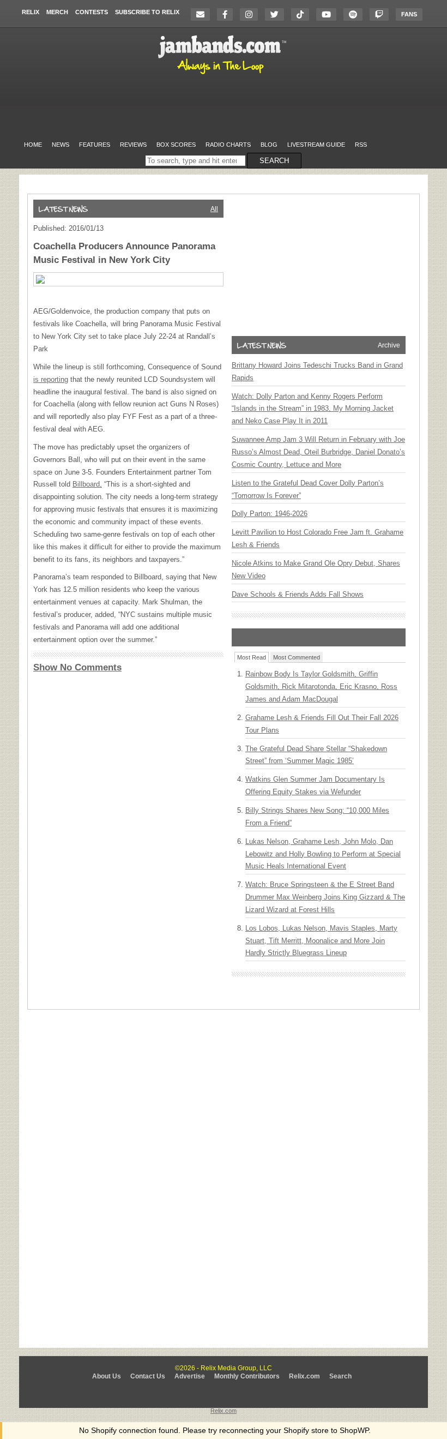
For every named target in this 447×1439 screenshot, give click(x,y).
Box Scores (176, 144)
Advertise (189, 1376)
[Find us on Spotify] (356, 14)
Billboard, (87, 484)
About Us (106, 1376)
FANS (409, 14)
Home (33, 144)
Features (94, 144)
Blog (269, 144)
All (214, 209)
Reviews (133, 144)
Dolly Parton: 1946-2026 (269, 513)
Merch (57, 12)
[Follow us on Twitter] (277, 14)
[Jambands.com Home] (224, 74)
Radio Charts (228, 144)
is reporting (50, 379)
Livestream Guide (316, 144)
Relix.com (304, 1376)
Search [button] (274, 161)
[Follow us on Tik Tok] (303, 14)
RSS (361, 144)
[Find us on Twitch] (382, 14)
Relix (30, 12)
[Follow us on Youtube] (329, 14)
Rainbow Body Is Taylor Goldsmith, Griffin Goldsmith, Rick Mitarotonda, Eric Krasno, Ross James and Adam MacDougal (321, 686)
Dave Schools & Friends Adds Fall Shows (298, 594)
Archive (389, 345)
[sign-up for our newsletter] (203, 14)
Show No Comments (77, 667)
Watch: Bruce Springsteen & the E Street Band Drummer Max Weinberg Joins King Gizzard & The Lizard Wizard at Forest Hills (325, 897)
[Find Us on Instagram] (251, 14)
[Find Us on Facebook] (227, 14)
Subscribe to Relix (147, 12)
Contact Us (147, 1376)
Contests (91, 12)
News (60, 144)
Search (340, 1376)
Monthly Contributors (247, 1376)
